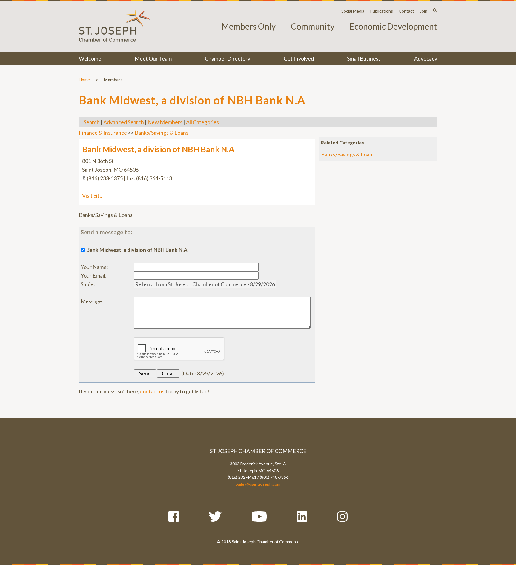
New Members (165, 122)
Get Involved (299, 58)
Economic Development (393, 26)
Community (312, 26)
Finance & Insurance (103, 132)
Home (84, 79)
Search (92, 122)
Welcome (90, 58)
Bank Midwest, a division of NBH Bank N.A (158, 149)
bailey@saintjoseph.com (258, 484)
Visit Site (92, 195)
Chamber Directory (227, 58)
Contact (406, 10)
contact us (152, 391)
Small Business (364, 58)
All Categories (202, 122)
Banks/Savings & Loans (348, 154)
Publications (381, 10)
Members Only (249, 26)
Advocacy (425, 58)
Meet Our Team (153, 58)
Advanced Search (123, 122)
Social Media (352, 10)
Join (423, 10)
